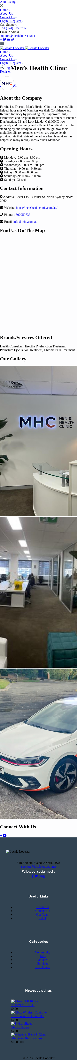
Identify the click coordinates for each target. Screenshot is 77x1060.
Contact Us (7, 17)
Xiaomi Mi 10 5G (22, 1005)
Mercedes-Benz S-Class (26, 1038)
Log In (9, 68)
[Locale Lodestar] (12, 48)
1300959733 (22, 214)
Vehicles (42, 959)
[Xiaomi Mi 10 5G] (24, 1001)
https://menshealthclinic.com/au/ (36, 207)
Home (4, 10)
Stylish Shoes (20, 1027)
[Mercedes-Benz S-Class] (28, 1034)
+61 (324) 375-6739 (13, 28)
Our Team (42, 914)
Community (42, 952)
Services (42, 963)
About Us (7, 13)
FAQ (42, 918)
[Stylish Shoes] (21, 1023)
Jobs (43, 956)
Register (5, 71)
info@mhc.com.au (25, 221)
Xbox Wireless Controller (27, 1016)
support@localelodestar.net (17, 35)
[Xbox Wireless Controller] (29, 1012)
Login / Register (11, 21)
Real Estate (42, 967)
